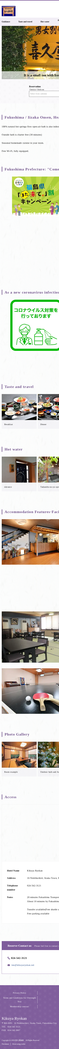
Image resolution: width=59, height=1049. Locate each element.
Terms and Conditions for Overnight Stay (19, 1000)
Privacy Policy (19, 993)
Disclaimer (5, 1044)
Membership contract (19, 1006)
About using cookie (18, 1044)
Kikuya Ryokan (14, 1018)
